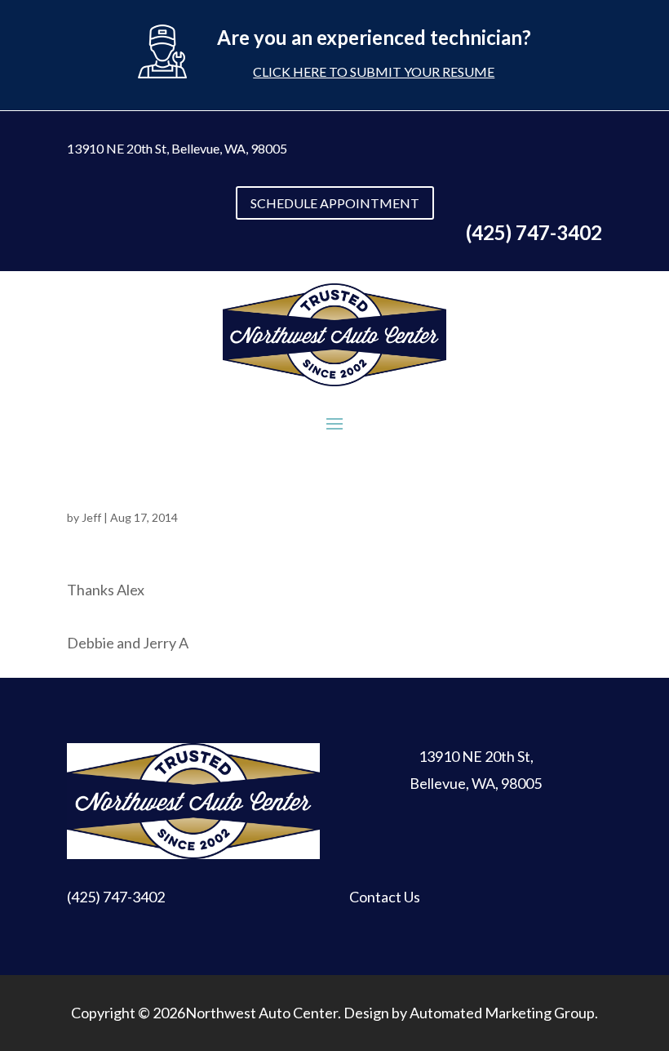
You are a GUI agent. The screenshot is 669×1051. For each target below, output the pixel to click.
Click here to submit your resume (373, 71)
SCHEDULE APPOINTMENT (334, 203)
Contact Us (384, 897)
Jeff (91, 517)
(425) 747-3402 (116, 897)
